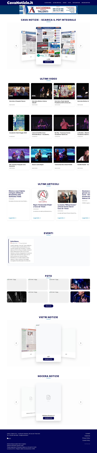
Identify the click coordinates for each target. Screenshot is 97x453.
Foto (69, 2)
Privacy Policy (86, 438)
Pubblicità (87, 436)
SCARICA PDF (48, 62)
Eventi (64, 2)
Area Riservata (87, 443)
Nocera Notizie (86, 2)
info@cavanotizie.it (23, 435)
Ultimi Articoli (57, 2)
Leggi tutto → (12, 218)
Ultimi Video (48, 2)
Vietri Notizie (76, 2)
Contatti (88, 433)
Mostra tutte (48, 305)
